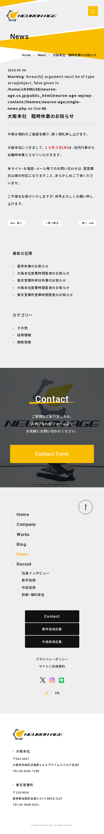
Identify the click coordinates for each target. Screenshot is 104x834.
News (42, 55)
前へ (19, 223)
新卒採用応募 (52, 629)
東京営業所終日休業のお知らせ (41, 280)
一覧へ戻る (52, 223)
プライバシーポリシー (52, 659)
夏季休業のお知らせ (33, 266)
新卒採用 (29, 580)
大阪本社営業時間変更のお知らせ (43, 273)
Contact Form (52, 454)
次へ (84, 223)
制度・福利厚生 (33, 594)
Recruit (24, 564)
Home (26, 55)
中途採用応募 (52, 641)
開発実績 (24, 342)
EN (57, 693)
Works (23, 534)
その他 (22, 327)
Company (26, 524)
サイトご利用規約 (52, 666)
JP (46, 693)
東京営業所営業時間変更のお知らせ (45, 294)
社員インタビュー (36, 573)
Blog (21, 544)
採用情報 (24, 334)
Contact (52, 616)
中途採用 (29, 587)
